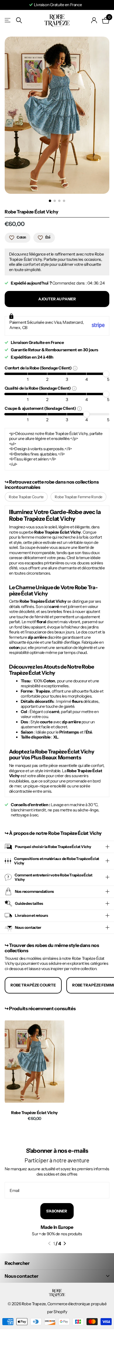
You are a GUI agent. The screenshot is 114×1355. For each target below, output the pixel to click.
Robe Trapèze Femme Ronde (78, 496)
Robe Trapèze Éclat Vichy (34, 1112)
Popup (75, 368)
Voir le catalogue (8, 20)
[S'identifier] (94, 20)
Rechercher (17, 1263)
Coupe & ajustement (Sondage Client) (41, 408)
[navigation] (50, 200)
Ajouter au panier (57, 299)
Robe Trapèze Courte (26, 496)
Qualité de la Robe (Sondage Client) (38, 388)
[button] (49, 1243)
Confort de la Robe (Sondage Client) (39, 368)
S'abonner (57, 1211)
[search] (19, 20)
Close (57, 1276)
